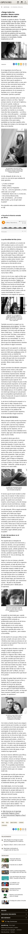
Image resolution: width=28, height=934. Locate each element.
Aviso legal (12, 925)
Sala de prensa (5, 932)
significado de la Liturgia (16, 686)
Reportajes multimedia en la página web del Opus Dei (11, 849)
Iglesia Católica (14, 822)
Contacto (19, 930)
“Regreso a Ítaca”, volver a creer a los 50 (14, 844)
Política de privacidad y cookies (9, 927)
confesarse (17, 352)
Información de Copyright (8, 930)
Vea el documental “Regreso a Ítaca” (14, 815)
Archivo (13, 932)
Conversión (4, 825)
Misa (9, 617)
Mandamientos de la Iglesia (10, 326)
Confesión (21, 822)
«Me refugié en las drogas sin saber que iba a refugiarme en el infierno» (13, 840)
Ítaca (7, 822)
